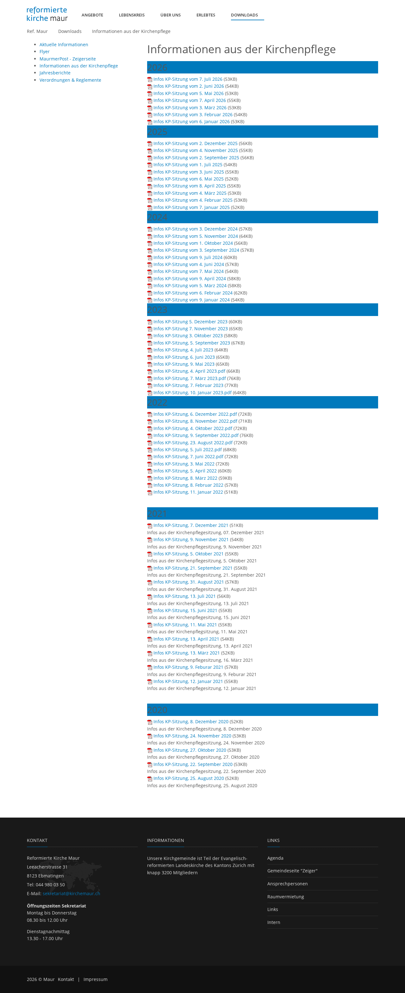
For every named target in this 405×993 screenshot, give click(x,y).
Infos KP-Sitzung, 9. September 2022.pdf (196, 435)
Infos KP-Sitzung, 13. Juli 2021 (184, 596)
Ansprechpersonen (287, 884)
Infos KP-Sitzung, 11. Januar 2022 (188, 492)
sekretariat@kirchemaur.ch (71, 893)
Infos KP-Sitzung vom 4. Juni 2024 (188, 264)
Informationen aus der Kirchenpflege (131, 31)
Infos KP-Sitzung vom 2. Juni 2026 (188, 86)
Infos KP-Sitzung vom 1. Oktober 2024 (193, 243)
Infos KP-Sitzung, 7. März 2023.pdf (189, 378)
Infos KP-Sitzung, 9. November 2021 (191, 539)
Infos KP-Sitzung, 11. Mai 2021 (185, 625)
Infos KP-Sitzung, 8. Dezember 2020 (190, 721)
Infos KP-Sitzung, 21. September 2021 (193, 568)
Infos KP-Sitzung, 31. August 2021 (188, 582)
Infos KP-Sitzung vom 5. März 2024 (190, 285)
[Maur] (47, 13)
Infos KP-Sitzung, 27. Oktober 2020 (189, 750)
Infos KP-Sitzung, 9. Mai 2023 (184, 364)
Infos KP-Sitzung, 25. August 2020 (188, 778)
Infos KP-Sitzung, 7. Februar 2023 (188, 385)
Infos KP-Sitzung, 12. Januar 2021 (188, 681)
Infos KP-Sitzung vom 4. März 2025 (190, 193)
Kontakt (66, 979)
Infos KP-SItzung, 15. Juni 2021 (185, 610)
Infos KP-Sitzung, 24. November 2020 (192, 736)
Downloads (70, 31)
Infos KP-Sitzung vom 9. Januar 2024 (191, 300)
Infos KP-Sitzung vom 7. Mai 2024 (188, 271)
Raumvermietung (285, 897)
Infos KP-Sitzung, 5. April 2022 (185, 471)
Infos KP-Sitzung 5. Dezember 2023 (190, 322)
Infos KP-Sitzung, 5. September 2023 (191, 343)
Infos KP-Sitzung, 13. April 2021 (186, 639)
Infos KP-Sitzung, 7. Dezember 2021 (190, 525)
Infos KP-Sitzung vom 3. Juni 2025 (188, 172)
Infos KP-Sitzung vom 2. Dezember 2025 (195, 143)
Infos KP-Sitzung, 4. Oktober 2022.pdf (192, 428)
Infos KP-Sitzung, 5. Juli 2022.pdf (187, 449)
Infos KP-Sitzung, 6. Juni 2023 (184, 357)
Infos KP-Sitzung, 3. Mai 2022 (184, 464)
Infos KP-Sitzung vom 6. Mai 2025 (188, 179)
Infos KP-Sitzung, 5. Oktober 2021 (188, 554)
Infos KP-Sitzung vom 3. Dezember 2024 (195, 229)
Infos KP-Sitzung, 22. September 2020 (193, 764)
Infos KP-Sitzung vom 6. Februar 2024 (193, 293)
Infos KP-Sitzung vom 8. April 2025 (189, 186)
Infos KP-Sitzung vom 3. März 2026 (190, 107)
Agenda (275, 858)
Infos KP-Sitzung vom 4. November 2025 (195, 150)
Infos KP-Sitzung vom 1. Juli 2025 (187, 164)
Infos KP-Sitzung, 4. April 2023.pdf (189, 371)
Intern (273, 922)
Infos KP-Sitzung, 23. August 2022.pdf (193, 443)
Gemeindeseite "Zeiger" (292, 871)
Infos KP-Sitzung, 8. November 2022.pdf (195, 421)
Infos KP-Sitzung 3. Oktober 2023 (188, 335)
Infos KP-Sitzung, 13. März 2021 (186, 653)
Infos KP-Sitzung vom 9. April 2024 (189, 278)
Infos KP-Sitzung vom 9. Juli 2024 (187, 257)
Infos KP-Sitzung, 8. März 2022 (185, 478)
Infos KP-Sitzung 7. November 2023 (190, 329)
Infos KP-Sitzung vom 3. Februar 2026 (193, 114)
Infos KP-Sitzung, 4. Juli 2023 (183, 350)
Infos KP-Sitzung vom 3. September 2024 (196, 250)
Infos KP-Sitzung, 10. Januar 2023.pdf (192, 392)
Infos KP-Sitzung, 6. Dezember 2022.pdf (195, 414)
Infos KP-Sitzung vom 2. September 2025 (196, 158)
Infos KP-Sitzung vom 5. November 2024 (195, 236)
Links (272, 909)
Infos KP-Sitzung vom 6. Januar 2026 (191, 121)
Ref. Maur (37, 31)
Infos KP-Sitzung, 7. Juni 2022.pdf (188, 456)
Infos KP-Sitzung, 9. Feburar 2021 (188, 667)
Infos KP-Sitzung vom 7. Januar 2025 (191, 207)
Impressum (96, 979)
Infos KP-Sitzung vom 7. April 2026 (189, 100)
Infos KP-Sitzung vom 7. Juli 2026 (187, 79)
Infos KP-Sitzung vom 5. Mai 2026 (188, 93)
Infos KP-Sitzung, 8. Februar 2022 (188, 485)
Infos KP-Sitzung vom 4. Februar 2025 (193, 200)
